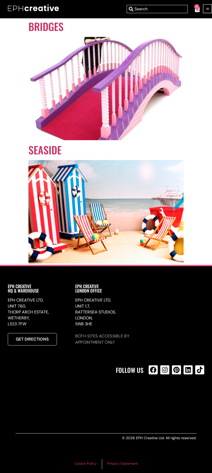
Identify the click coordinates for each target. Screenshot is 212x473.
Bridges (46, 26)
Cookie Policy (85, 463)
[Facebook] (153, 369)
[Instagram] (164, 369)
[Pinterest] (176, 369)
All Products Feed (154, 392)
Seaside (45, 149)
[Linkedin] (188, 369)
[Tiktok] (199, 369)
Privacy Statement (122, 463)
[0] (194, 9)
